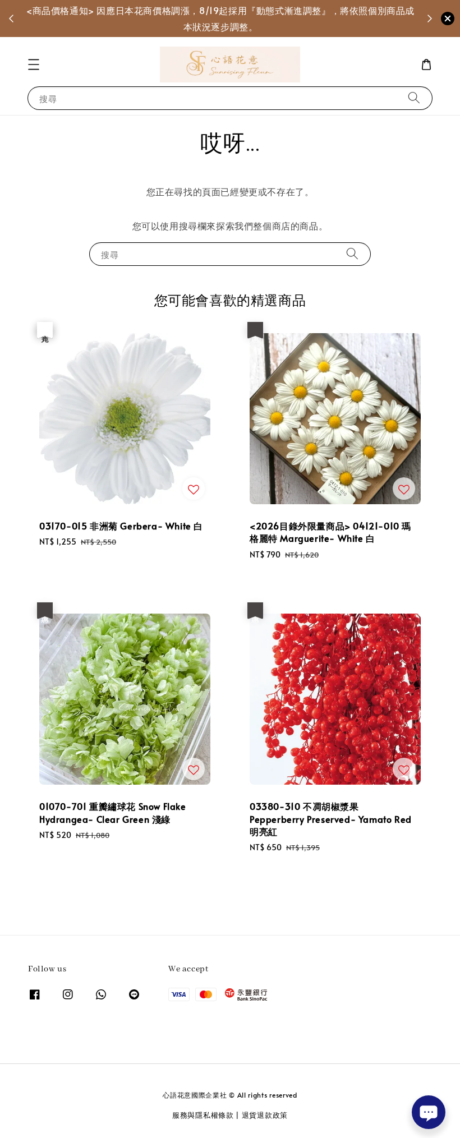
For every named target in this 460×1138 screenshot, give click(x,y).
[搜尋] (414, 98)
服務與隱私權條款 (203, 1115)
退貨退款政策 (265, 1115)
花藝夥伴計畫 (273, 18)
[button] (33, 64)
